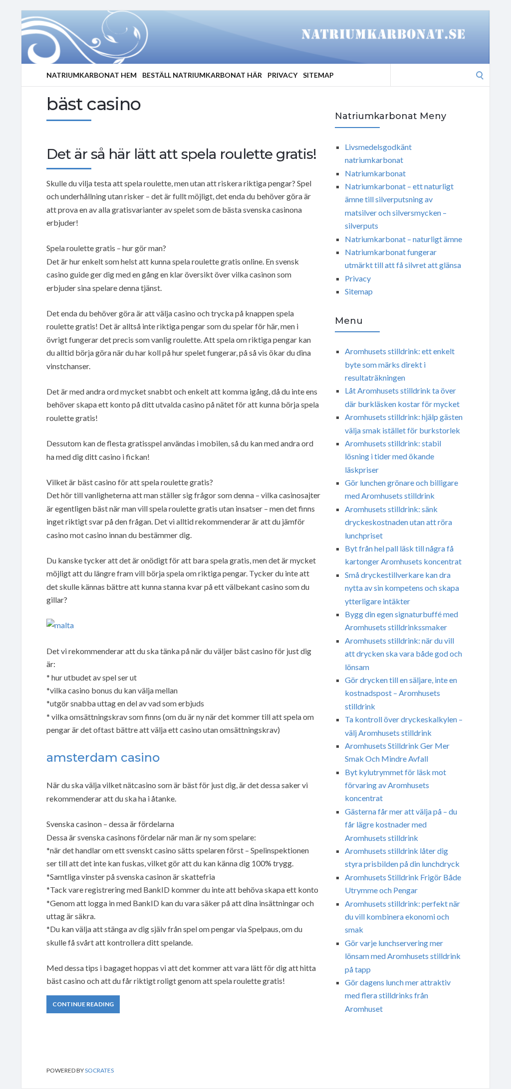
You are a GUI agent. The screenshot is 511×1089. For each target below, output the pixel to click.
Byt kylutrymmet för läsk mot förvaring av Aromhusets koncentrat (395, 785)
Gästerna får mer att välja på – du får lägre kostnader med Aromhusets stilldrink (401, 824)
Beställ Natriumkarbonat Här (202, 75)
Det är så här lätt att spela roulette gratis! (181, 153)
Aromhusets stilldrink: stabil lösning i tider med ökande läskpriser (393, 456)
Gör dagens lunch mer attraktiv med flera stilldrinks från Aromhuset (398, 995)
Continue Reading (83, 1004)
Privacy (282, 75)
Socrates (99, 1070)
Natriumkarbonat (375, 173)
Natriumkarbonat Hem (91, 75)
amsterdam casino (103, 757)
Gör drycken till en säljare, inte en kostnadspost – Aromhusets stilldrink (401, 693)
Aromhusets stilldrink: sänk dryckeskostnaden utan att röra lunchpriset (398, 522)
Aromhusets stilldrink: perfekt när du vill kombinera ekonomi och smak (402, 917)
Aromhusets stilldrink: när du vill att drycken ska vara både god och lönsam (403, 654)
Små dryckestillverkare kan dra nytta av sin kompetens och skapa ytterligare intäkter (402, 588)
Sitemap (318, 75)
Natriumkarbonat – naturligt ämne (403, 239)
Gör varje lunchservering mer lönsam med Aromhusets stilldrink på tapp (403, 956)
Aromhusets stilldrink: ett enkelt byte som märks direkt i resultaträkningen (400, 364)
